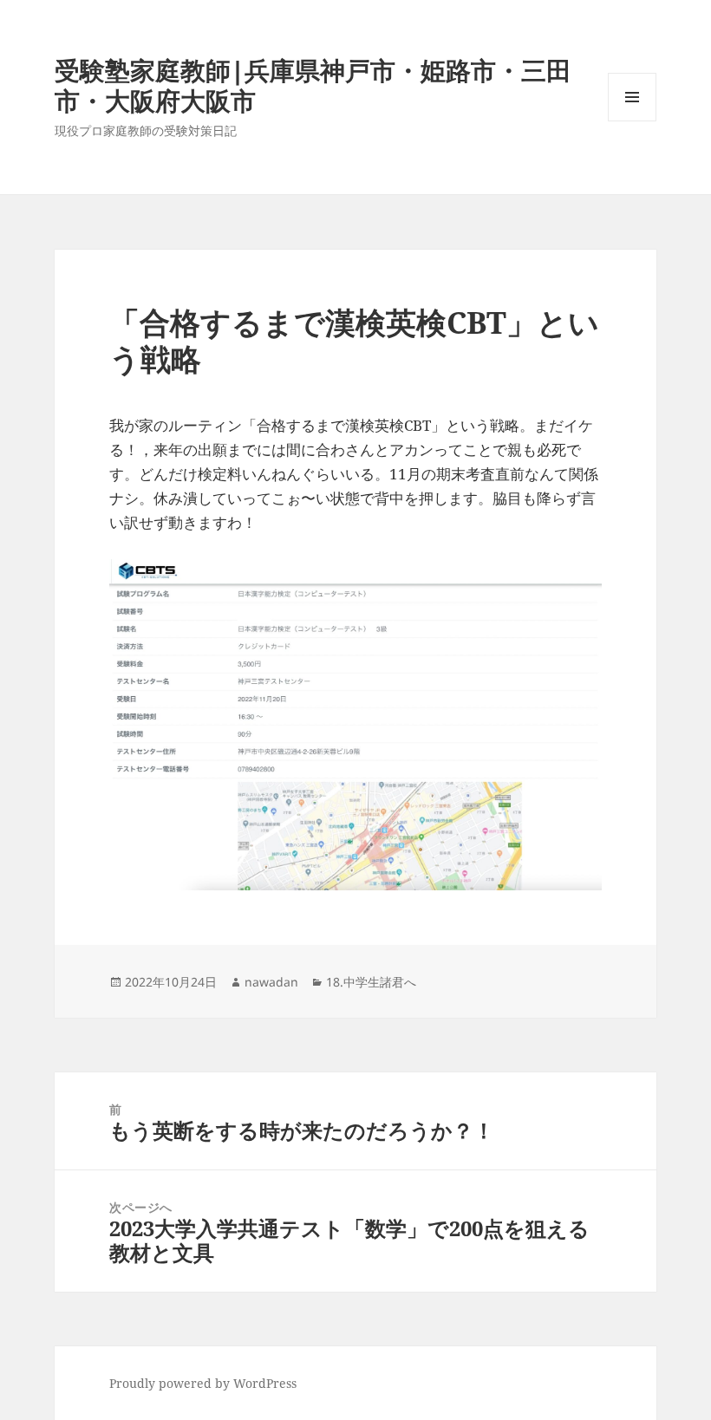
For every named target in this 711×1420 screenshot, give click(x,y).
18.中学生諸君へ (371, 982)
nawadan (271, 982)
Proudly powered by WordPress (203, 1383)
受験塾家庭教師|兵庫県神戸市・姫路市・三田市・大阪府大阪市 (313, 85)
